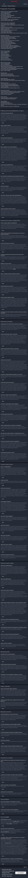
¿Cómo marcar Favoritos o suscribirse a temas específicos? (10, 92)
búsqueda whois (8, 843)
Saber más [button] (9, 875)
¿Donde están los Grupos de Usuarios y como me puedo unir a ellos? (12, 66)
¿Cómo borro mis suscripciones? (6, 94)
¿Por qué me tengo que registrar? (6, 12)
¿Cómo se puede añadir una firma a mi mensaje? (8, 38)
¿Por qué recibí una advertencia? (6, 44)
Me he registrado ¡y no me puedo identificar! (8, 15)
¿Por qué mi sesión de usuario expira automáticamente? (9, 19)
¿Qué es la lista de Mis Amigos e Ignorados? (8, 79)
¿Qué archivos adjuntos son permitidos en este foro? (9, 97)
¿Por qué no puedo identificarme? (6, 16)
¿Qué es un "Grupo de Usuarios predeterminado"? (9, 69)
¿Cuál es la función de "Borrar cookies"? (7, 20)
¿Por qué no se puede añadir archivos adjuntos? (8, 43)
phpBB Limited (16, 821)
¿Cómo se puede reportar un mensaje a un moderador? (9, 45)
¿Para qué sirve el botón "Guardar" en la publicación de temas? (11, 46)
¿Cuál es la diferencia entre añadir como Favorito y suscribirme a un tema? (12, 91)
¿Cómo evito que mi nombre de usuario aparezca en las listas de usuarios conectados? (12, 25)
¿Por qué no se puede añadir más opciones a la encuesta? (10, 40)
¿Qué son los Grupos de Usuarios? (6, 65)
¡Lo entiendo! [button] (21, 872)
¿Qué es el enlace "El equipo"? (5, 70)
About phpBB (9, 823)
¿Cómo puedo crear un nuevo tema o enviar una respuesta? (10, 36)
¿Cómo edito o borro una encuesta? (6, 41)
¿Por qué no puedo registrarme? (6, 14)
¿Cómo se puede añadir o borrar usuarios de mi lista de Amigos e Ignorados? (13, 80)
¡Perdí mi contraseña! (4, 18)
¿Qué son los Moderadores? (5, 64)
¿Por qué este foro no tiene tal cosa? (6, 103)
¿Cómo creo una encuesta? (5, 39)
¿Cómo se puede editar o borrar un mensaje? (8, 37)
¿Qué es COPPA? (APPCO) (5, 13)
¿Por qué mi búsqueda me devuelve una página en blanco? (10, 85)
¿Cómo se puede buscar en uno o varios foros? (8, 83)
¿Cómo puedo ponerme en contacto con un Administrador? (10, 106)
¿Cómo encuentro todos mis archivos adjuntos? (8, 98)
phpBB (14, 269)
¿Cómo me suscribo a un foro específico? (7, 93)
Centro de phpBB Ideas (5, 831)
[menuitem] (3, 4)
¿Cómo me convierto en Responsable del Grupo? (8, 67)
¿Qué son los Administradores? (6, 63)
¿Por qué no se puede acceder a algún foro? (8, 42)
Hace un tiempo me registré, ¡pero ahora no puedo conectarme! (11, 17)
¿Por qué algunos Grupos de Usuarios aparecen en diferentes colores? (12, 68)
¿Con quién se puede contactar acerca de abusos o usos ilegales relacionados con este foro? (14, 105)
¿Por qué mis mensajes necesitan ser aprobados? (9, 47)
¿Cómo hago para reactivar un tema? (7, 48)
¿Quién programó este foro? (5, 102)
